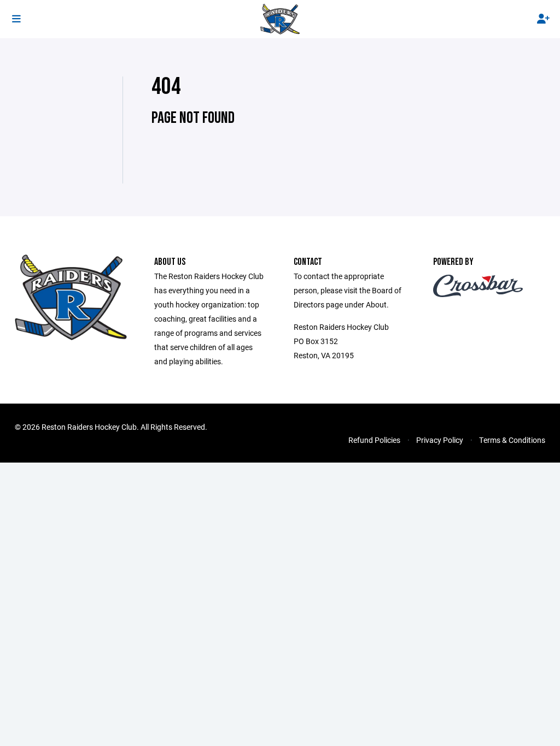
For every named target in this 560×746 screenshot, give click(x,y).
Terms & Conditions (512, 440)
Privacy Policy (439, 440)
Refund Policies (374, 440)
